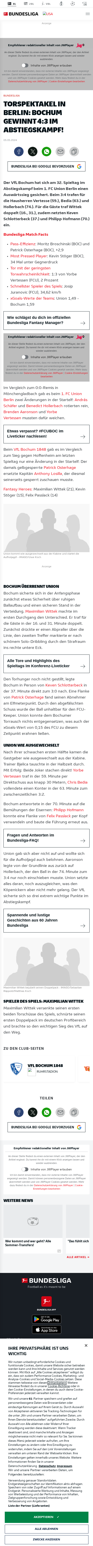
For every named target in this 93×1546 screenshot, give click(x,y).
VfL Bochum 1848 (30, 450)
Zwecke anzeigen (46, 1539)
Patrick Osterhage (60, 468)
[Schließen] (86, 1345)
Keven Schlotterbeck (64, 686)
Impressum (64, 1466)
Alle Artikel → (78, 1257)
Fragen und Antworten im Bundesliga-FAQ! (30, 838)
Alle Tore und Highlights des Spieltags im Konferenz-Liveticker (38, 663)
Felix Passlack (59, 816)
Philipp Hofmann (69, 810)
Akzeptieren (43, 1517)
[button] (87, 14)
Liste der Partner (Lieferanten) (29, 1506)
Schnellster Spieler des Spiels (36, 287)
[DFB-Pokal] (61, 3)
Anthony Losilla (48, 474)
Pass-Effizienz (22, 244)
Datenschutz (47, 1466)
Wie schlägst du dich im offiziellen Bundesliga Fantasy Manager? (39, 320)
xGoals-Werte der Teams (32, 299)
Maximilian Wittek (41, 612)
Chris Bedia (77, 783)
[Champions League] (73, 3)
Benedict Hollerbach (44, 406)
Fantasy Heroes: (17, 490)
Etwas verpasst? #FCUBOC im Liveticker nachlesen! (35, 433)
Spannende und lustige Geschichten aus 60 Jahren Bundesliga (32, 920)
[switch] (25, 65)
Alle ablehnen (46, 1529)
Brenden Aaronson (20, 412)
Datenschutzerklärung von (27, 82)
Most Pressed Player (28, 256)
